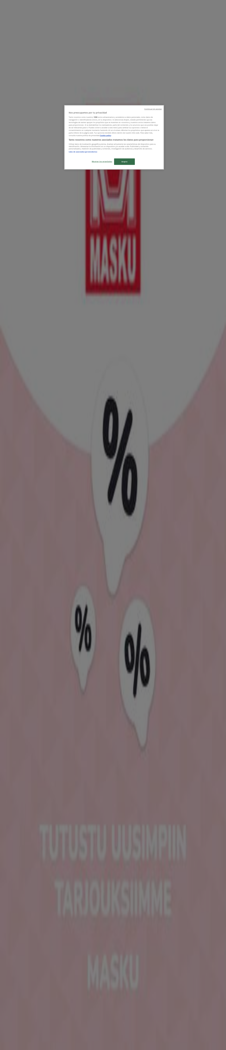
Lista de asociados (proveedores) (83, 152)
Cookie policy (105, 135)
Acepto (124, 161)
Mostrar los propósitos (102, 161)
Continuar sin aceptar (153, 109)
